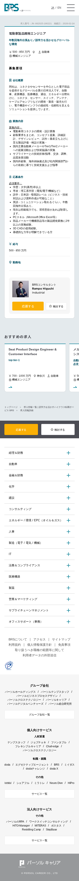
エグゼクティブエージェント (32, 764)
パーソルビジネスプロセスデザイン (37, 695)
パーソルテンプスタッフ (55, 691)
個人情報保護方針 (39, 644)
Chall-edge (52, 746)
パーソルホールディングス (20, 691)
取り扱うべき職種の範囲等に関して (39, 650)
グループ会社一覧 (39, 714)
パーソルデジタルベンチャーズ (25, 703)
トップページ (11, 407)
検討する (58, 306)
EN (59, 7)
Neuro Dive (56, 783)
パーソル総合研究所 (60, 703)
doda (7, 764)
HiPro (71, 783)
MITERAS (40, 825)
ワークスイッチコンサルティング (48, 821)
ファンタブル (59, 742)
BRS (56, 764)
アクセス (39, 639)
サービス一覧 (39, 793)
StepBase (51, 829)
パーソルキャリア (56, 699)
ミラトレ (39, 783)
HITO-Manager (21, 825)
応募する (28, 306)
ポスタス (56, 825)
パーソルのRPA (15, 821)
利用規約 (15, 644)
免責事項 (64, 644)
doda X (54, 768)
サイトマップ (61, 639)
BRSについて (18, 639)
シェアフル (22, 783)
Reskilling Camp (31, 829)
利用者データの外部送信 (39, 655)
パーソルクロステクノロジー (24, 699)
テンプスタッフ (16, 742)
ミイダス (69, 764)
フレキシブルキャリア (28, 746)
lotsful (8, 783)
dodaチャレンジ (35, 768)
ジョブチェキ (38, 742)
